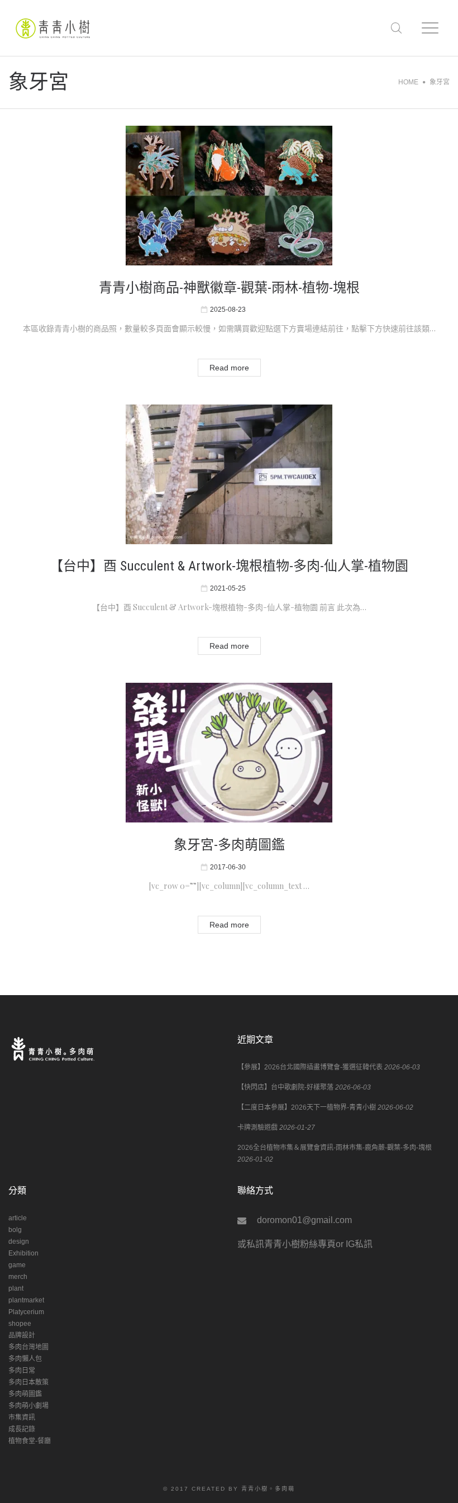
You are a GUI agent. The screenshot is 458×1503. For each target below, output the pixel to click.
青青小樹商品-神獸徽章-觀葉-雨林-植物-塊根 (229, 288)
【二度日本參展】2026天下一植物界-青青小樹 (306, 1107)
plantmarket (26, 1300)
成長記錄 (21, 1429)
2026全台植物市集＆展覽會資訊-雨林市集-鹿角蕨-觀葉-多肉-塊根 (334, 1148)
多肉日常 (21, 1370)
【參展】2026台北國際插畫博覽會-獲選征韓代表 (310, 1067)
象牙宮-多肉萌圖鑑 (229, 845)
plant (15, 1288)
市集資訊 (21, 1417)
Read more (229, 367)
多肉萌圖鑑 (25, 1394)
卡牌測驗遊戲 (257, 1127)
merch (17, 1277)
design (18, 1241)
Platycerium (26, 1312)
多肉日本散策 (28, 1382)
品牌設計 (21, 1335)
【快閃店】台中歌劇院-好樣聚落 (285, 1087)
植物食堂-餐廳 (29, 1441)
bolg (15, 1230)
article (17, 1218)
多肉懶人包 (25, 1359)
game (17, 1265)
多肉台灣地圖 (28, 1347)
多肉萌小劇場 (28, 1406)
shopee (19, 1324)
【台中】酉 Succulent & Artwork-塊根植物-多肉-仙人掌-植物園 (229, 566)
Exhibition (23, 1253)
